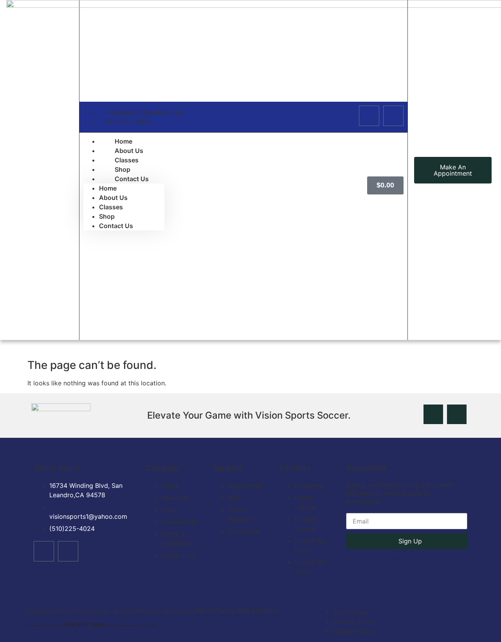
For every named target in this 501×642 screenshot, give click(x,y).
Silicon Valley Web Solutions (237, 611)
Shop (107, 216)
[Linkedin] (393, 116)
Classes (111, 207)
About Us (113, 197)
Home (108, 188)
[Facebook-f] (369, 116)
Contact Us (132, 179)
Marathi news (404, 558)
